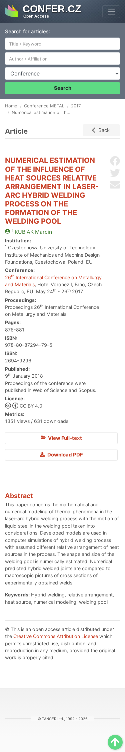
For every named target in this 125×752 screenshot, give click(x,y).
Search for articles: (27, 31)
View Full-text (64, 438)
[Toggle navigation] (111, 11)
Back (104, 130)
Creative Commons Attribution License (55, 636)
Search (62, 88)
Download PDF (64, 454)
